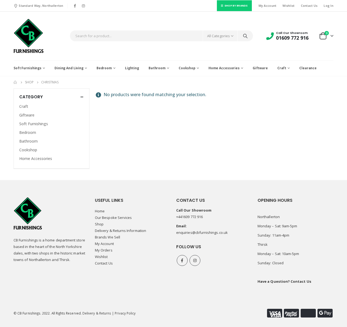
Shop (99, 224)
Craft (281, 68)
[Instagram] (83, 5)
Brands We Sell (107, 237)
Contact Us (309, 6)
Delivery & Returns (96, 313)
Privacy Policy (125, 313)
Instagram (194, 260)
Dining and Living (68, 68)
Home (100, 211)
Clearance (308, 68)
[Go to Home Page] (15, 82)
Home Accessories (224, 68)
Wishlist (288, 6)
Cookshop (187, 68)
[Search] (245, 35)
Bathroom (157, 68)
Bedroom (104, 68)
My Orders (104, 250)
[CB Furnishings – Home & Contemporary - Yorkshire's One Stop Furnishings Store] (29, 36)
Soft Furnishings (27, 68)
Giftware (260, 68)
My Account (268, 6)
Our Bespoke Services (113, 217)
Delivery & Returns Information (120, 230)
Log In (328, 6)
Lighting (132, 68)
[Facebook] (75, 5)
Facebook (182, 260)
